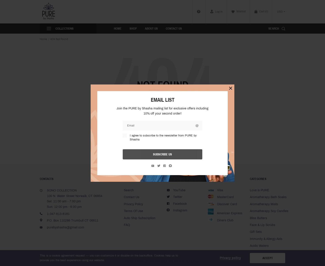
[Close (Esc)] (230, 88)
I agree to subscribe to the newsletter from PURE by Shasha (163, 137)
